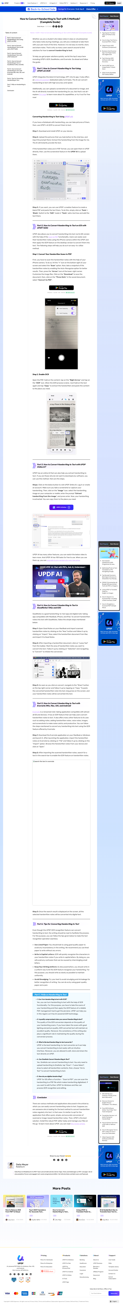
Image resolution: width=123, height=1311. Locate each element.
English (115, 1301)
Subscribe (114, 1293)
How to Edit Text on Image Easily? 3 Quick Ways (108, 67)
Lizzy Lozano (11, 1220)
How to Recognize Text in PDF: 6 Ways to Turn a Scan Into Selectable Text (110, 1131)
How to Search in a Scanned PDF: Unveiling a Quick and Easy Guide (109, 598)
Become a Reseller (96, 1267)
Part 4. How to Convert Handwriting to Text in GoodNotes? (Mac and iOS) (15, 62)
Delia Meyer (40, 26)
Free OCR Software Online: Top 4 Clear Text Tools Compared (109, 1110)
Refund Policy (74, 1301)
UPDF (6, 3)
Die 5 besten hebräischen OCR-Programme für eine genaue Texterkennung (109, 562)
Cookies (68, 1301)
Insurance (83, 1270)
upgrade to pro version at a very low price (63, 560)
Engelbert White (36, 1220)
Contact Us (111, 1273)
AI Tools (64, 1278)
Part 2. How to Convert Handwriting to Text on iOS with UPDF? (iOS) (15, 47)
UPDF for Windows (68, 1260)
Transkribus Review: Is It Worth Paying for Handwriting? (109, 1117)
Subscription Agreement (58, 1301)
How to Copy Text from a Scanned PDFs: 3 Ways (109, 41)
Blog (94, 1278)
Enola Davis (82, 1220)
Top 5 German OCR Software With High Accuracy (108, 60)
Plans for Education (46, 1267)
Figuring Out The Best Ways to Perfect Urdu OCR (108, 34)
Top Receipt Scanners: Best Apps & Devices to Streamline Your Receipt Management (109, 577)
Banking (82, 1260)
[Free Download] (110, 3)
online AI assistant (42, 80)
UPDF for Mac (66, 1263)
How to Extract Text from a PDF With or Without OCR (109, 1124)
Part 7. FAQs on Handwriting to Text (16, 85)
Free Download (110, 3)
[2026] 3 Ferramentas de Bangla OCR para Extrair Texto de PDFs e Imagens (110, 584)
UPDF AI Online (61, 507)
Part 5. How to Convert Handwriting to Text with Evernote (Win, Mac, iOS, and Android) (15, 71)
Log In (119, 3)
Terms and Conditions (45, 1301)
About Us (96, 1260)
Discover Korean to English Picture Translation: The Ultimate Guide (109, 1102)
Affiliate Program (98, 1272)
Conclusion (10, 90)
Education (83, 1267)
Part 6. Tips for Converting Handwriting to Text (15, 79)
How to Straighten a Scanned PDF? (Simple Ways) (109, 605)
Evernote (36, 712)
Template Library (113, 1267)
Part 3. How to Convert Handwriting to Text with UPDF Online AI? (14, 55)
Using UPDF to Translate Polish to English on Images (109, 591)
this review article (78, 1124)
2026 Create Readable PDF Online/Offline (109, 73)
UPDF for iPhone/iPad (66, 1267)
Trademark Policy (84, 1301)
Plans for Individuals (46, 1260)
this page (42, 94)
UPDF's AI (69, 116)
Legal (81, 1273)
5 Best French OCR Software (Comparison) (109, 46)
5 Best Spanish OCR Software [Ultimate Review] (108, 1138)
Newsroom (96, 1275)
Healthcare (83, 1263)
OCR (37, 33)
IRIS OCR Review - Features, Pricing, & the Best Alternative (109, 1095)
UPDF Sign (65, 1282)
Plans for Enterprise (46, 1263)
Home (32, 33)
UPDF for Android (67, 1272)
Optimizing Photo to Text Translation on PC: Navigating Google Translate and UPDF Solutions (109, 569)
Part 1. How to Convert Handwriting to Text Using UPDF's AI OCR (15, 39)
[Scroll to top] (118, 1306)
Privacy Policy (34, 1301)
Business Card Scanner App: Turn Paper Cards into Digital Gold (109, 52)
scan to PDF (53, 237)
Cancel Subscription (112, 1277)
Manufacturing (84, 1277)
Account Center (113, 1270)
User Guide (111, 1260)
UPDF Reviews (97, 1263)
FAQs (110, 1263)
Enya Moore (105, 1220)
